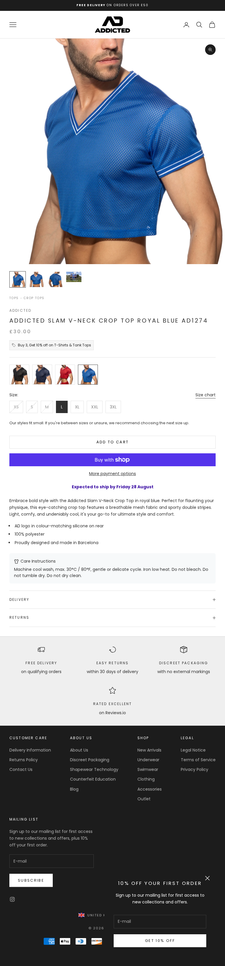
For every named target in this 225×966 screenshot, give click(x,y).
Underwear (148, 760)
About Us (79, 750)
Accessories (149, 789)
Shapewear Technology (94, 769)
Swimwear (147, 769)
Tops (14, 298)
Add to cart (112, 442)
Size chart (205, 395)
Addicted (20, 310)
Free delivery (41, 662)
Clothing (146, 779)
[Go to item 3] (55, 279)
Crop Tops (34, 298)
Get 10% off (160, 940)
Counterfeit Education (93, 779)
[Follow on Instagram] (12, 899)
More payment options (112, 474)
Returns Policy (23, 760)
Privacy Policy (194, 769)
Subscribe (31, 880)
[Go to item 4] (74, 277)
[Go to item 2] (36, 279)
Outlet (144, 799)
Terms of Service (198, 760)
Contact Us (21, 769)
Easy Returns (112, 662)
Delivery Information (30, 750)
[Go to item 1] (17, 279)
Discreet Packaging (183, 662)
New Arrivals (149, 750)
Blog (74, 789)
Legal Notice (193, 750)
